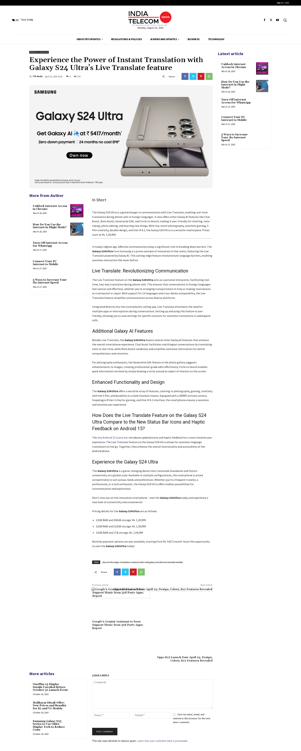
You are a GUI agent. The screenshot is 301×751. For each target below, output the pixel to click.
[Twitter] (271, 20)
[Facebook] (264, 20)
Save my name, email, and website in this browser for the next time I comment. (191, 718)
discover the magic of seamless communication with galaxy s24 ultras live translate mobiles (142, 562)
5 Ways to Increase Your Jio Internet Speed (50, 281)
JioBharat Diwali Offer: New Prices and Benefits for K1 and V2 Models (49, 705)
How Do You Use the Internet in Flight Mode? (50, 226)
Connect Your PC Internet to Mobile (45, 263)
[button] (285, 20)
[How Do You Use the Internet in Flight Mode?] (76, 229)
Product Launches (39, 52)
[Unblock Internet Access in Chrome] (76, 210)
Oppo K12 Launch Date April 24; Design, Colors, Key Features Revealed (185, 659)
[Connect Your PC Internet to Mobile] (76, 266)
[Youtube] (277, 20)
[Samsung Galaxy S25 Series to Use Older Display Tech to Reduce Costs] (76, 726)
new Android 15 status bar (112, 437)
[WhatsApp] (209, 76)
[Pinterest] (201, 76)
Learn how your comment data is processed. (162, 740)
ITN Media (38, 76)
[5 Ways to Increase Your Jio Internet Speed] (76, 284)
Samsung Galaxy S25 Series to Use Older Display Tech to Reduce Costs (49, 726)
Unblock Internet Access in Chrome (50, 207)
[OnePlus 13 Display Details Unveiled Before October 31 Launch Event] (76, 689)
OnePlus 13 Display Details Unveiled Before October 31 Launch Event (50, 687)
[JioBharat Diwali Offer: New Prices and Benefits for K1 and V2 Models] (76, 707)
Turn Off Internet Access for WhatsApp (50, 244)
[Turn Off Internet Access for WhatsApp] (76, 247)
